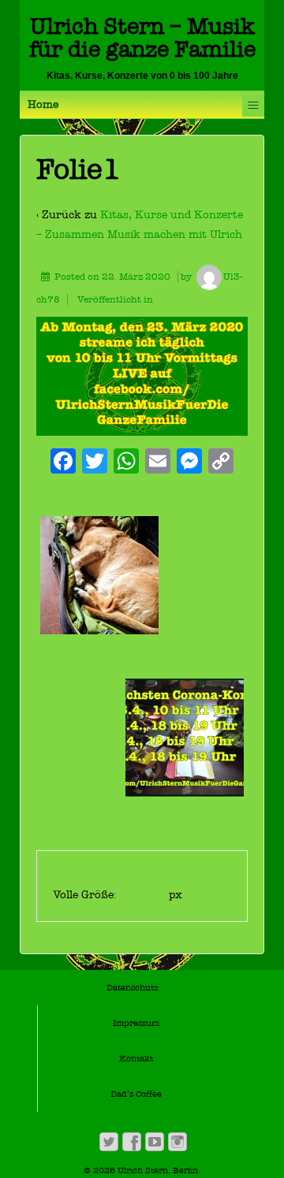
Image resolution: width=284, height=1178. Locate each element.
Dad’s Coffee (136, 1094)
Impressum (136, 1023)
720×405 (144, 894)
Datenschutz (132, 988)
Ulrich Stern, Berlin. (157, 1170)
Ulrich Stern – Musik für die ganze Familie (142, 37)
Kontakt (136, 1059)
